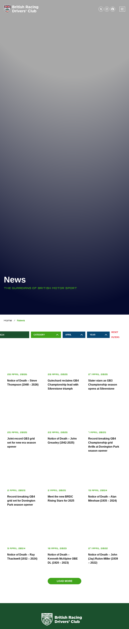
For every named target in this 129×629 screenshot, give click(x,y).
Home (8, 320)
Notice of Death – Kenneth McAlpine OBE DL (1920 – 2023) (63, 558)
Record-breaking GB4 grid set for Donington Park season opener (21, 500)
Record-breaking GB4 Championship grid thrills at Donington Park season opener (103, 444)
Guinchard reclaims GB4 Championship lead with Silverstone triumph (63, 384)
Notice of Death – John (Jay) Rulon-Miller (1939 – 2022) (103, 558)
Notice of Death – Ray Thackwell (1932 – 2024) (22, 556)
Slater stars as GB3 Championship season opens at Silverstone (102, 384)
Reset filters (115, 334)
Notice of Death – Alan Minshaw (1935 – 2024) (102, 498)
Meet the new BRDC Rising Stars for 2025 (61, 498)
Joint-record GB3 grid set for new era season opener (21, 442)
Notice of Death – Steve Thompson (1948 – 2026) (22, 382)
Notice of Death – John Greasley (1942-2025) (62, 440)
